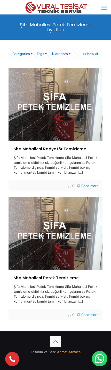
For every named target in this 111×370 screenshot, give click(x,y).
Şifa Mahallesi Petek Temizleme (46, 278)
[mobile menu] (104, 7)
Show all (92, 54)
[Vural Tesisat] (55, 6)
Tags (40, 54)
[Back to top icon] (55, 341)
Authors (61, 54)
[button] (99, 358)
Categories (21, 54)
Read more (90, 186)
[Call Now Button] (12, 359)
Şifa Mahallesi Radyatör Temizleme (50, 149)
